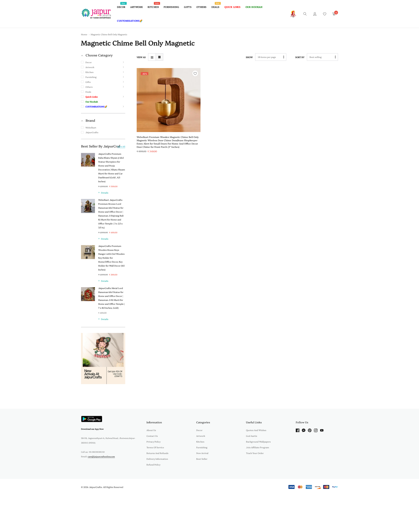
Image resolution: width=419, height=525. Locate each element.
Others (201, 7)
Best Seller (201, 458)
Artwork (136, 7)
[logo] (96, 13)
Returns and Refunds (157, 453)
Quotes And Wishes (256, 430)
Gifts (187, 7)
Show (249, 57)
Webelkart (90, 127)
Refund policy (153, 464)
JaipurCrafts (91, 132)
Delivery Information (157, 458)
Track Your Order (255, 453)
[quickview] (195, 81)
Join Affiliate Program (257, 447)
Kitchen (153, 7)
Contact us (152, 435)
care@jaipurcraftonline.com (101, 456)
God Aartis (251, 435)
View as (141, 57)
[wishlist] (195, 73)
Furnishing (171, 7)
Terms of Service (155, 447)
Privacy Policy (153, 441)
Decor (121, 7)
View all (121, 146)
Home (84, 34)
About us (151, 430)
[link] (305, 13)
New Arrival (202, 453)
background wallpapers (258, 441)
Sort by (299, 57)
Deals (215, 7)
